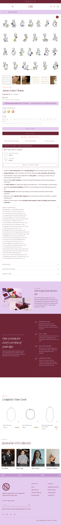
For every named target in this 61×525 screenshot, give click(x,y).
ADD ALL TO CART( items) (30, 164)
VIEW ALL (56, 404)
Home (4, 12)
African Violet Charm (6, 465)
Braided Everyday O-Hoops (21, 465)
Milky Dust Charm (51, 465)
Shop (32, 487)
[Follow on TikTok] (11, 514)
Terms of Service (36, 492)
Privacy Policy (35, 495)
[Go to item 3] (25, 80)
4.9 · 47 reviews (14, 94)
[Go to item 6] (54, 80)
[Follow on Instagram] (7, 514)
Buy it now (31, 133)
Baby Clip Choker (7, 425)
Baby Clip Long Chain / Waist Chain (47, 426)
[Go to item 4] (35, 80)
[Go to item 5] (44, 80)
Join (29, 504)
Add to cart (30, 128)
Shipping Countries (53, 487)
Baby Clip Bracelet (27, 425)
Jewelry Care (51, 492)
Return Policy (51, 490)
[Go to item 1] (6, 80)
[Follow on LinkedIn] (14, 514)
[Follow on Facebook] (3, 514)
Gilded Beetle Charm (36, 465)
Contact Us (51, 495)
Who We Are (35, 490)
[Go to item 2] (16, 80)
